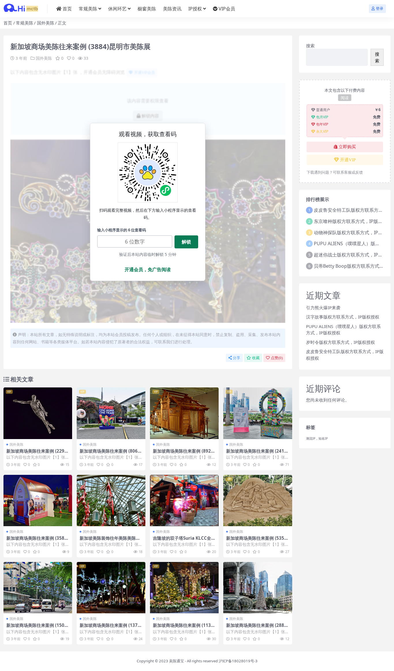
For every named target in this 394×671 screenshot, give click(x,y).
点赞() (277, 358)
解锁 (186, 242)
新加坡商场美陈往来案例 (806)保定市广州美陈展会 (109, 453)
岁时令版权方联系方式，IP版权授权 (340, 342)
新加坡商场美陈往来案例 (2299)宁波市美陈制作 (37, 453)
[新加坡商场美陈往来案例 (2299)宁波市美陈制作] (37, 413)
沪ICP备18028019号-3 (238, 660)
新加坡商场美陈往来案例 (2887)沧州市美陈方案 (257, 627)
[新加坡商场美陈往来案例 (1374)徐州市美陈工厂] (111, 588)
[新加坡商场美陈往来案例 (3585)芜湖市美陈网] (37, 500)
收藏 (256, 358)
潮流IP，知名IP (317, 438)
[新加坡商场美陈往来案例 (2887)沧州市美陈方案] (257, 588)
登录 (379, 8)
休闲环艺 (117, 8)
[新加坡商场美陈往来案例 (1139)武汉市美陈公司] (184, 588)
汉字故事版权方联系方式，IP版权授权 (342, 317)
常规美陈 (88, 8)
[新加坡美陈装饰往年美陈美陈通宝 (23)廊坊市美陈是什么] (111, 500)
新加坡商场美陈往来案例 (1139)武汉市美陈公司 (184, 627)
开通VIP (348, 160)
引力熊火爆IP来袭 (323, 307)
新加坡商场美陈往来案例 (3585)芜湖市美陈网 (37, 540)
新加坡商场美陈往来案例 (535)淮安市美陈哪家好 (256, 540)
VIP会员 (227, 8)
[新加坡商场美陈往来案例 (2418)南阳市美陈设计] (257, 413)
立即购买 (347, 147)
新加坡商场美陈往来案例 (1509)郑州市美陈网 (37, 627)
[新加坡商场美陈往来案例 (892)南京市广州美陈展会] (184, 413)
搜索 (310, 45)
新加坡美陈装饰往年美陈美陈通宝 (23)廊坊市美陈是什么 (110, 540)
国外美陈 (45, 23)
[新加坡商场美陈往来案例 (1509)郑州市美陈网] (37, 588)
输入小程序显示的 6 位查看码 (121, 230)
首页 (67, 8)
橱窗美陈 (147, 8)
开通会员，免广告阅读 (148, 269)
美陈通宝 (176, 660)
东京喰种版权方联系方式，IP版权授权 (353, 221)
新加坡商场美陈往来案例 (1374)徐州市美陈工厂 (111, 627)
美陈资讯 (172, 8)
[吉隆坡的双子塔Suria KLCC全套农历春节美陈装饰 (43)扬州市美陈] (184, 500)
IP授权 (195, 8)
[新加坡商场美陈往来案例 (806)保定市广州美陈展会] (111, 413)
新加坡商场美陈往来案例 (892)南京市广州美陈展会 (182, 453)
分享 (236, 358)
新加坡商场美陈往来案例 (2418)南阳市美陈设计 (257, 453)
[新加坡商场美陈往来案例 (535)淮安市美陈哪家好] (257, 500)
